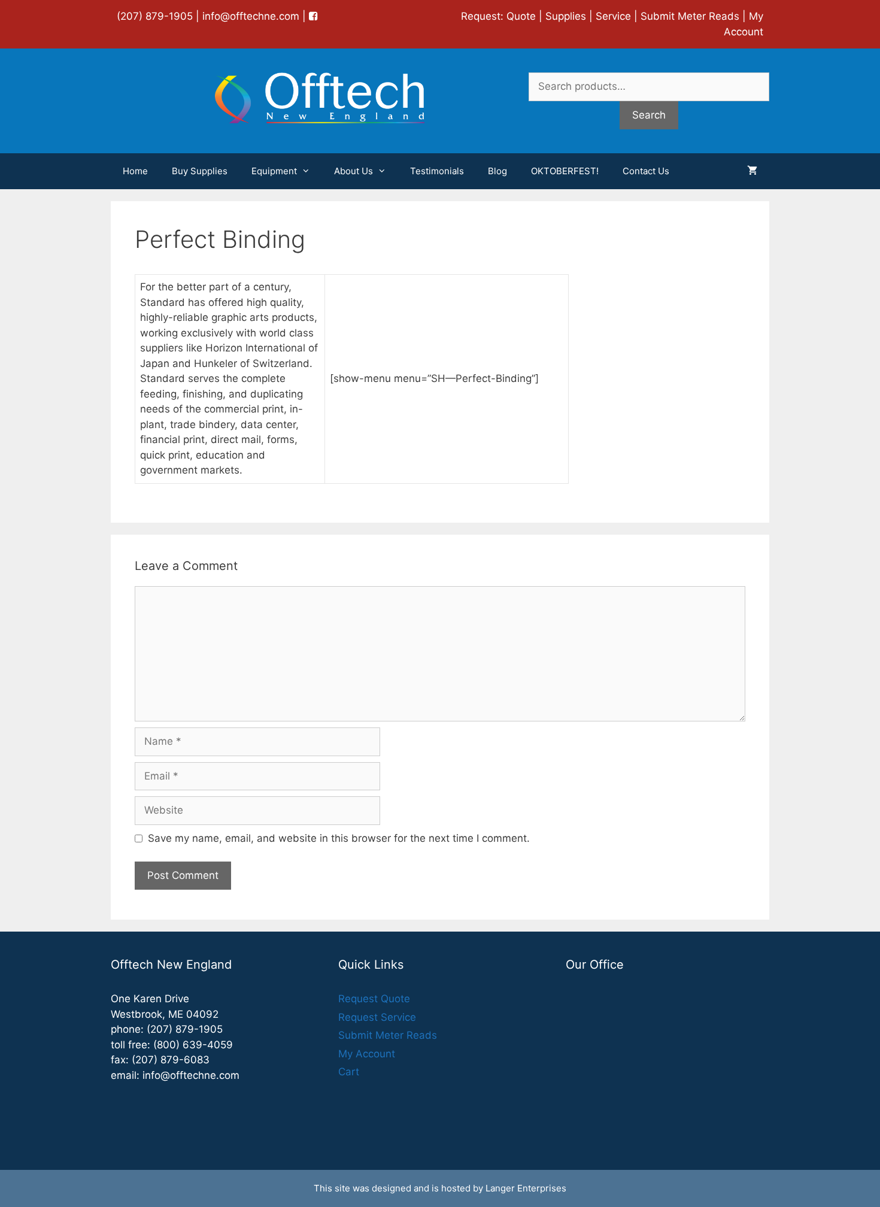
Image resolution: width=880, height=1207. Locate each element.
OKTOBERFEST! (565, 171)
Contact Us (646, 171)
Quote (521, 16)
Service (613, 16)
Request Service (377, 1017)
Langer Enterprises (525, 1188)
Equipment (274, 171)
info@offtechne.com (250, 16)
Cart (348, 1072)
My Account (366, 1054)
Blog (497, 171)
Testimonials (437, 171)
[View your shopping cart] (752, 171)
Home (135, 171)
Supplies (565, 16)
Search (649, 115)
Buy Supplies (199, 171)
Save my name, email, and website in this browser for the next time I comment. (339, 838)
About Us (353, 171)
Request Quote (374, 999)
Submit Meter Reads (690, 16)
